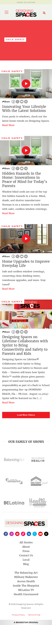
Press (26, 551)
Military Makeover (26, 577)
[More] (26, 101)
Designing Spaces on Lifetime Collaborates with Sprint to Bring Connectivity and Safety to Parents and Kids (25, 345)
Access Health (26, 581)
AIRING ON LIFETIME (26, 2)
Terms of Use (34, 615)
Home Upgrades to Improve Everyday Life (26, 263)
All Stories (26, 542)
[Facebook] (13, 101)
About (26, 546)
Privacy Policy (18, 615)
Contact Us (26, 555)
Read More (8, 125)
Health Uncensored (26, 594)
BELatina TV (26, 590)
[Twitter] (17, 101)
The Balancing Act (26, 572)
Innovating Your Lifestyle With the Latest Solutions (24, 108)
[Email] (22, 101)
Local (26, 559)
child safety (12, 71)
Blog (26, 564)
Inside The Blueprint (26, 585)
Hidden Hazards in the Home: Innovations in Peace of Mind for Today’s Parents (24, 179)
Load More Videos (26, 415)
